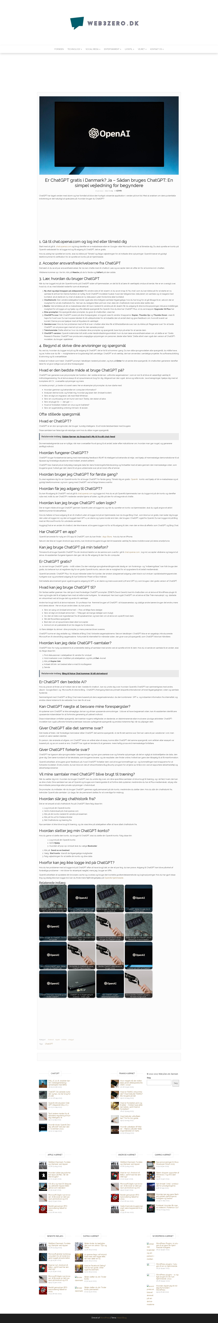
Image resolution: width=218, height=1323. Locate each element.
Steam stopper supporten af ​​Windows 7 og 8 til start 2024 (167, 1175)
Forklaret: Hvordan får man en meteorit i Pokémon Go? (167, 1206)
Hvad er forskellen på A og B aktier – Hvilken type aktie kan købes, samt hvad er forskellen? (131, 1106)
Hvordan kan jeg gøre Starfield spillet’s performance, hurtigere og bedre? (167, 1196)
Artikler (63, 1040)
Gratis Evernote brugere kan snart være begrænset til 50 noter (131, 1208)
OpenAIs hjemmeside (113, 878)
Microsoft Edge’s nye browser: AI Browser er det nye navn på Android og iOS (59, 1197)
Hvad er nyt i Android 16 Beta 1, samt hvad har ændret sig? (130, 1175)
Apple (57, 1040)
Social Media (92, 49)
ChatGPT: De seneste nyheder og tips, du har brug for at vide (59, 1094)
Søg (149, 1078)
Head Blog (122, 1318)
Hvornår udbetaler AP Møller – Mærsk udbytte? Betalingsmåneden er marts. (131, 1129)
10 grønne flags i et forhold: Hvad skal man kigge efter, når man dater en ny (95, 1257)
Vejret (141, 49)
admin (119, 191)
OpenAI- (134, 479)
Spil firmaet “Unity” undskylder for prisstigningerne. (167, 1185)
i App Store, (107, 537)
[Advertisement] (109, 73)
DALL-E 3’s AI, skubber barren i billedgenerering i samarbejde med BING (59, 1083)
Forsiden (59, 49)
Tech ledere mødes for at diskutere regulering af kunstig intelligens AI (59, 1116)
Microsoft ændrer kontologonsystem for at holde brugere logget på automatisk (59, 1256)
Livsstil (129, 49)
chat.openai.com (63, 246)
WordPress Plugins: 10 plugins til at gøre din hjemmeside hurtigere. (167, 1245)
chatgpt (71, 1040)
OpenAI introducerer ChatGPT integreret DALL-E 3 (59, 1104)
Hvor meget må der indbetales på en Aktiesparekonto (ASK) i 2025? (131, 1083)
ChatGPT (49, 1044)
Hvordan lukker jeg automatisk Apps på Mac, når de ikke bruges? (59, 1175)
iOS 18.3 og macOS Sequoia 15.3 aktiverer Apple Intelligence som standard (59, 1186)
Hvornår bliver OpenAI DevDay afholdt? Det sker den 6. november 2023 (59, 1127)
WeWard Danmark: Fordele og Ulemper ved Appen (59, 1163)
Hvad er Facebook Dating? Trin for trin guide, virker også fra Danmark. (95, 1268)
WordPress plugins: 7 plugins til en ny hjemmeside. (167, 1265)
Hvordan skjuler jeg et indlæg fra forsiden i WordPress (167, 1288)
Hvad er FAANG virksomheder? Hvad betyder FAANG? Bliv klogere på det (131, 1094)
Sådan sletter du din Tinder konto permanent (95, 1288)
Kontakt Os (156, 49)
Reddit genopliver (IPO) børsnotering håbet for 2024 (57, 1208)
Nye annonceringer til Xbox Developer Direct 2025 (167, 1163)
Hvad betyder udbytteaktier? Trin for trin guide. (130, 1117)
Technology (74, 49)
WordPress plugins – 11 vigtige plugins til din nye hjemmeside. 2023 (167, 1277)
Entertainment (112, 49)
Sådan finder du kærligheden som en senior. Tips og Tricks (95, 1245)
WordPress (105, 1318)
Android (51, 1040)
